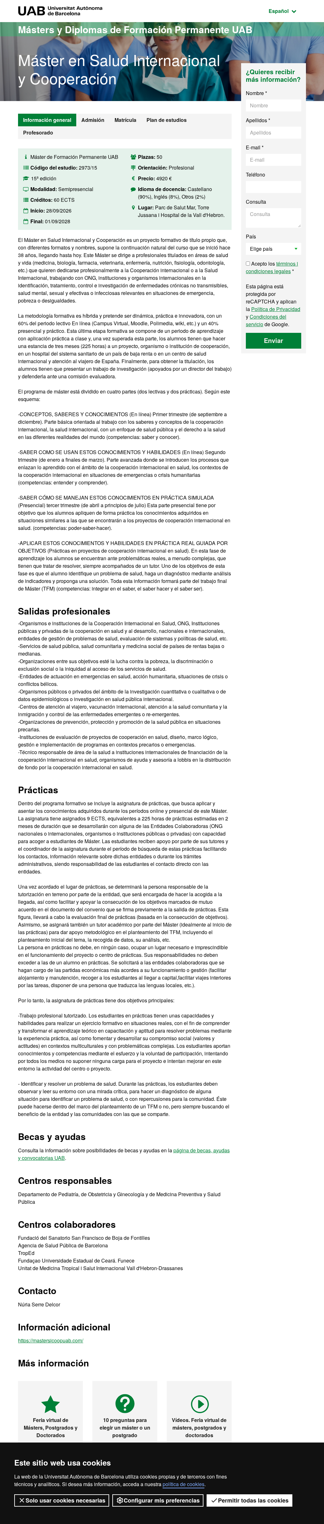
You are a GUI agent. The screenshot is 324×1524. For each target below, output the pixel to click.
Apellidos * (258, 120)
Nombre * (256, 93)
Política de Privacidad (275, 309)
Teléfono (255, 174)
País (251, 236)
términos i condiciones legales (272, 267)
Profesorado (38, 132)
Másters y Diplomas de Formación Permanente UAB (135, 29)
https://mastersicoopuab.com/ (50, 1340)
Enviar (273, 340)
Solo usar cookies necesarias (65, 1500)
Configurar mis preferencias (162, 1500)
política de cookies (183, 1484)
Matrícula (125, 119)
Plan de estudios (166, 119)
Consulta (256, 201)
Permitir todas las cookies (253, 1500)
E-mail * (255, 147)
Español (287, 11)
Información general (47, 119)
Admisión (92, 119)
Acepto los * (272, 267)
